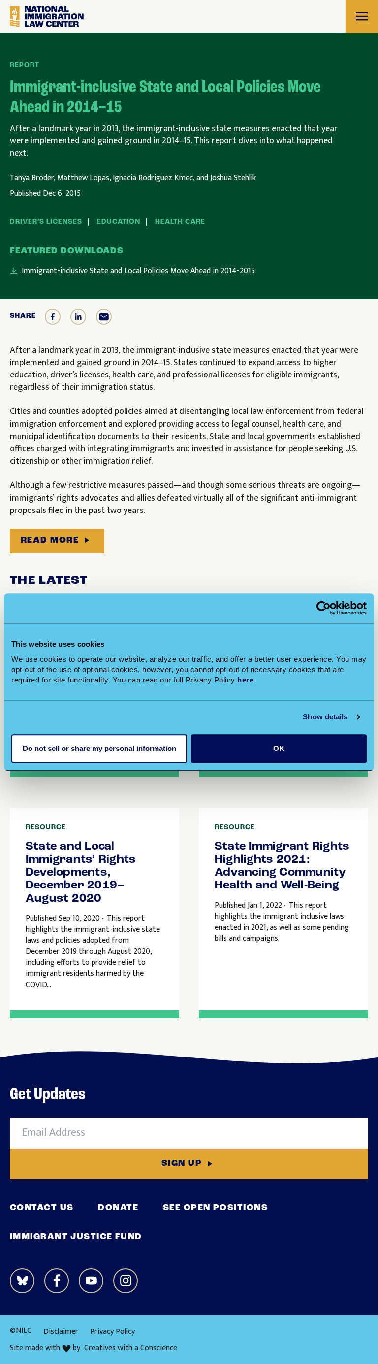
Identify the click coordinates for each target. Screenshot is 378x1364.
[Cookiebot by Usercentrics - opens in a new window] (324, 608)
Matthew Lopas (83, 178)
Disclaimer (60, 1331)
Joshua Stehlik (233, 178)
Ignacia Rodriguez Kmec (153, 178)
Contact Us (41, 1208)
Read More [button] (50, 540)
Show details (325, 717)
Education (118, 222)
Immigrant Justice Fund (76, 1237)
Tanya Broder (32, 178)
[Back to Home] (47, 16)
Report (24, 65)
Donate (118, 1208)
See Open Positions (215, 1208)
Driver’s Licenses (46, 222)
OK (278, 748)
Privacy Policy (112, 1331)
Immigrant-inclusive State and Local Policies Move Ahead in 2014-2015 (138, 271)
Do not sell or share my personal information (99, 748)
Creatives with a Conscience (130, 1348)
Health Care (180, 222)
